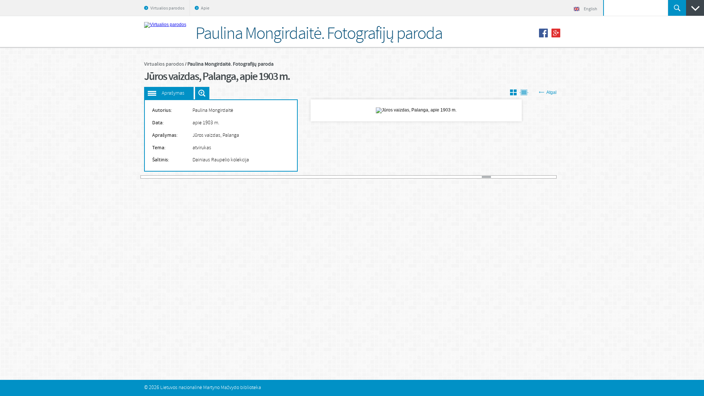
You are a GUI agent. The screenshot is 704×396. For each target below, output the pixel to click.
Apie (205, 8)
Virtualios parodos (167, 8)
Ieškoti (677, 8)
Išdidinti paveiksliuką (202, 93)
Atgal (551, 92)
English (590, 9)
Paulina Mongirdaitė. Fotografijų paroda (230, 64)
